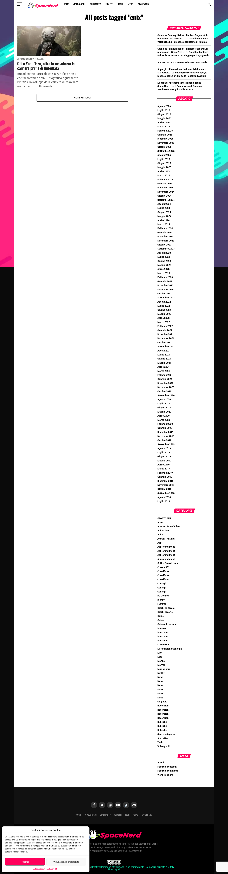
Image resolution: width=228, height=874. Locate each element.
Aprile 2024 (163, 220)
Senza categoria (166, 734)
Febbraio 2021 (165, 375)
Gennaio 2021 (164, 379)
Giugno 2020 (164, 407)
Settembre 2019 (166, 444)
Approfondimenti (166, 546)
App (159, 542)
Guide (160, 616)
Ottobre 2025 (164, 147)
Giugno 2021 (164, 358)
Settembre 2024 (166, 200)
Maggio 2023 (164, 265)
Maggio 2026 (164, 118)
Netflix (161, 673)
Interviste (162, 632)
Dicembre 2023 (165, 236)
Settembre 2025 (166, 151)
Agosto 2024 (164, 204)
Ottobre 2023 (164, 244)
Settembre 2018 (166, 493)
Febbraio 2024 (165, 228)
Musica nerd (163, 669)
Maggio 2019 (164, 460)
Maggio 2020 (164, 411)
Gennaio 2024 (164, 232)
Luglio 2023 (163, 257)
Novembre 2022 (165, 289)
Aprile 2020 (163, 415)
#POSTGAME (164, 518)
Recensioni (163, 705)
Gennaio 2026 (164, 134)
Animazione (163, 530)
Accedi (161, 762)
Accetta (25, 861)
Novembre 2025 (165, 143)
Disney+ (161, 599)
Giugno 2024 (164, 212)
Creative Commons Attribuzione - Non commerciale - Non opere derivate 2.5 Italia (133, 867)
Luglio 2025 (163, 159)
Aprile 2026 (163, 122)
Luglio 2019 (163, 452)
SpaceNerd (143, 4)
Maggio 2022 (164, 314)
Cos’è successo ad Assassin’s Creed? (187, 62)
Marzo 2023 (163, 273)
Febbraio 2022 (165, 326)
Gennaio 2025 (164, 183)
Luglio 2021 (163, 354)
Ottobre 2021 (164, 342)
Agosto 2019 (164, 448)
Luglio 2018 (163, 501)
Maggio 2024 (164, 216)
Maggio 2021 (164, 362)
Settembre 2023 (166, 248)
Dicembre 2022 (165, 285)
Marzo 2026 (163, 126)
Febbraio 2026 (165, 130)
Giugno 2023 (164, 261)
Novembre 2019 (165, 436)
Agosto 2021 (164, 350)
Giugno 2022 (164, 310)
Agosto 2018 (164, 497)
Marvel (161, 665)
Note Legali (52, 868)
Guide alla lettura (166, 624)
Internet (161, 628)
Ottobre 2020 (164, 391)
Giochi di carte (165, 612)
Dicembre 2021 (165, 334)
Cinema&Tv (95, 4)
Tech (120, 4)
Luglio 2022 (163, 305)
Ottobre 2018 (164, 489)
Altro (130, 4)
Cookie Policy (39, 868)
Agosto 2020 (164, 399)
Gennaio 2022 (164, 330)
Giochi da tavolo (166, 608)
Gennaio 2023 (164, 281)
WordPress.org (165, 775)
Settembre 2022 (166, 297)
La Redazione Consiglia (169, 648)
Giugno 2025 (164, 163)
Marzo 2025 (163, 175)
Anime (160, 534)
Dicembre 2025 (165, 138)
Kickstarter (163, 644)
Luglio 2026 (163, 110)
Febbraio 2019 (165, 472)
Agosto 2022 (164, 301)
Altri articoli (82, 97)
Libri (159, 652)
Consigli (161, 583)
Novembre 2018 (165, 485)
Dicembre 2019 (165, 432)
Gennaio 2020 (164, 428)
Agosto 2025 (164, 155)
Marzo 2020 (163, 420)
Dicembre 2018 (165, 481)
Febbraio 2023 (165, 277)
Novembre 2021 (165, 338)
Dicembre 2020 (165, 383)
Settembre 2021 (166, 346)
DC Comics (163, 595)
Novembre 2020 (165, 387)
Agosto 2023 (164, 253)
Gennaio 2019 (164, 476)
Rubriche (162, 722)
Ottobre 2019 (164, 440)
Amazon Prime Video (168, 526)
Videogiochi (79, 4)
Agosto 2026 (164, 106)
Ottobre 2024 (164, 195)
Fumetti (109, 4)
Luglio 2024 (163, 208)
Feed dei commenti (167, 770)
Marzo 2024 (163, 224)
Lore (159, 656)
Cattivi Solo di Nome (168, 563)
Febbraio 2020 (165, 424)
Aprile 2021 (163, 366)
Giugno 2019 (164, 456)
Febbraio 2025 (165, 179)
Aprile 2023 (163, 269)
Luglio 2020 (163, 403)
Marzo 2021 (163, 371)
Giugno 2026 (164, 114)
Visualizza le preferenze (66, 861)
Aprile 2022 (163, 318)
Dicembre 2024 (165, 187)
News (160, 677)
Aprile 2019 (163, 464)
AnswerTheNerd (166, 538)
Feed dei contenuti (167, 766)
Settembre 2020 (166, 395)
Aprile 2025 (163, 171)
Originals (162, 701)
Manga (161, 661)
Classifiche (163, 571)
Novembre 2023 (165, 240)
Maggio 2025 (164, 167)
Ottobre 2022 (164, 293)
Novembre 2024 (165, 191)
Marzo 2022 (163, 322)
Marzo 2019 (163, 468)
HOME (66, 4)
